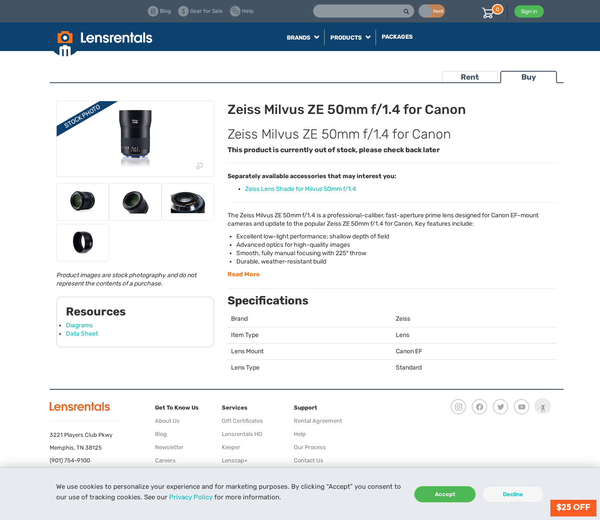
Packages (397, 36)
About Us (167, 420)
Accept (445, 494)
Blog (161, 434)
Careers (165, 460)
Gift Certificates (242, 420)
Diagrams (79, 325)
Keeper (231, 447)
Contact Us (308, 460)
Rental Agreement (318, 420)
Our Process (310, 447)
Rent (470, 77)
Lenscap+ (235, 460)
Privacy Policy (191, 497)
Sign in (529, 11)
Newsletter (169, 447)
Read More (244, 274)
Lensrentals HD (242, 434)
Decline (513, 494)
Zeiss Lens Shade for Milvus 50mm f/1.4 (300, 189)
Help (300, 434)
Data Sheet (82, 333)
